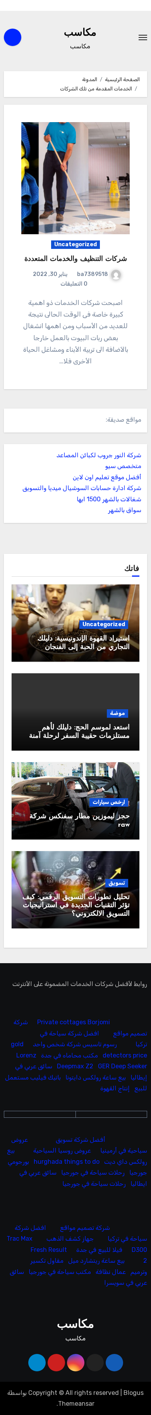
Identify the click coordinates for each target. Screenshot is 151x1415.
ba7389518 (92, 274)
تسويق (116, 883)
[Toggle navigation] (143, 37)
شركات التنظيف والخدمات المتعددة (75, 259)
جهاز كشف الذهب (70, 1239)
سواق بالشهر (124, 510)
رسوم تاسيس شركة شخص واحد (75, 1044)
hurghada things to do (67, 1161)
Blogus (134, 1392)
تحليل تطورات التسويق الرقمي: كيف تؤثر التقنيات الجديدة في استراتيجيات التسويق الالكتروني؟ (76, 906)
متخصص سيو (123, 466)
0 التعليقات (74, 284)
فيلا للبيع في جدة (99, 1249)
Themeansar (76, 1403)
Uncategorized (75, 244)
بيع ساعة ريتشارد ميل (96, 1261)
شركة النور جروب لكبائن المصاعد (99, 455)
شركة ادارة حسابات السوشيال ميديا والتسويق (81, 488)
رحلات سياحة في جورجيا (93, 1172)
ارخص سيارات (109, 802)
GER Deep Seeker (122, 1066)
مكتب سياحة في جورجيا (60, 1271)
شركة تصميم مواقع (85, 1227)
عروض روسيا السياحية (62, 1150)
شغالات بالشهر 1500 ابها (109, 499)
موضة (117, 713)
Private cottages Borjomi (73, 1022)
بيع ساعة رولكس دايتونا (95, 1077)
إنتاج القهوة (115, 1088)
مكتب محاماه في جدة (69, 1055)
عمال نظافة (111, 1271)
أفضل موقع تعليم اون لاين (107, 477)
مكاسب (80, 33)
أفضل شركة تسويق (80, 1139)
